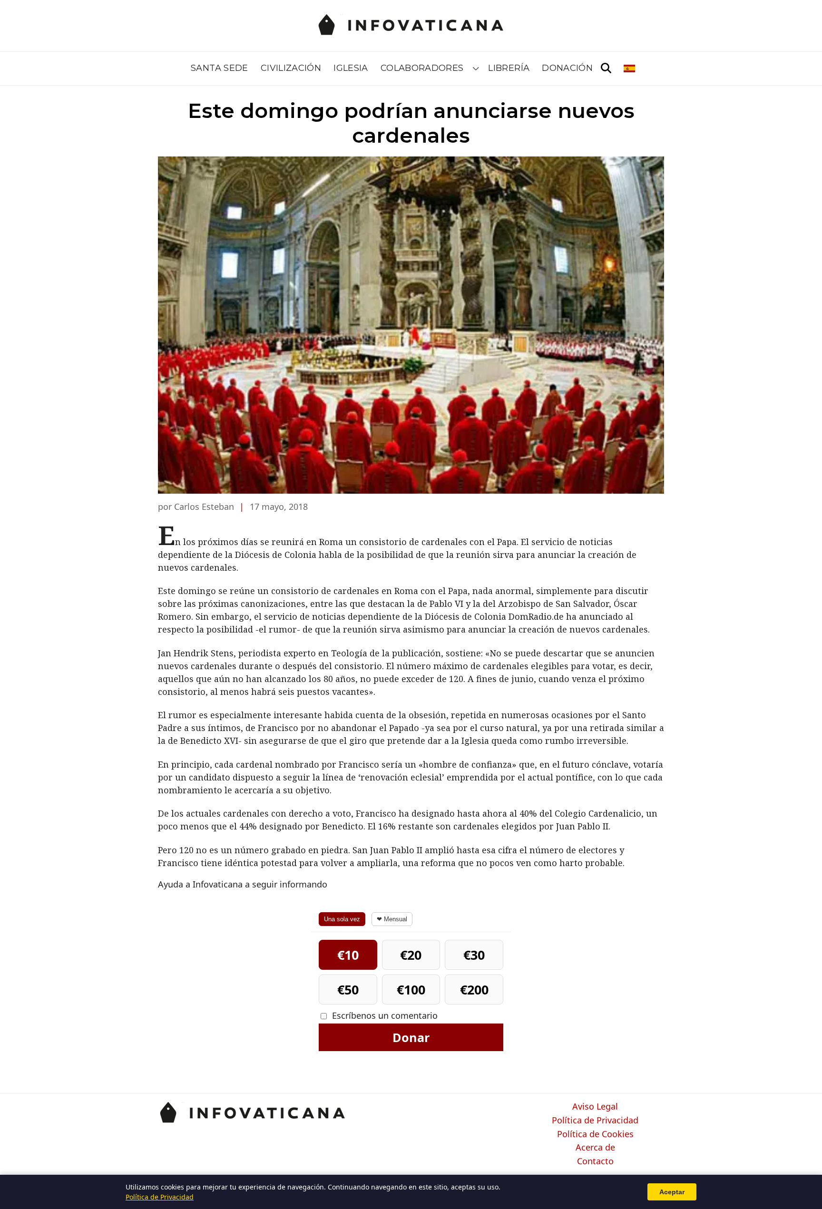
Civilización (291, 68)
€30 (474, 955)
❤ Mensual (392, 919)
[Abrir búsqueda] (606, 68)
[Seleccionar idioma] (630, 68)
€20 (410, 955)
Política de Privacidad (595, 1120)
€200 (474, 989)
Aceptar (672, 1192)
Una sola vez (342, 919)
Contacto (595, 1161)
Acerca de (595, 1147)
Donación (567, 68)
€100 (411, 989)
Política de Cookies (595, 1134)
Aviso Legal (595, 1107)
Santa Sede (219, 68)
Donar (411, 1037)
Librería (508, 68)
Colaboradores (422, 68)
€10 (348, 955)
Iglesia (350, 68)
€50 (348, 989)
